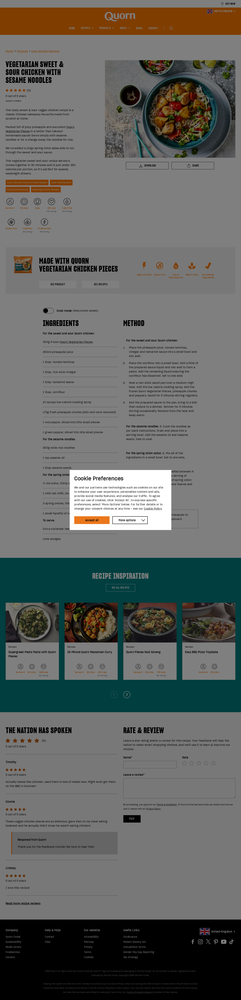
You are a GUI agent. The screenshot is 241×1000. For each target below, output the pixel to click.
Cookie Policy (153, 508)
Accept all (92, 520)
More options (127, 520)
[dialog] (120, 500)
